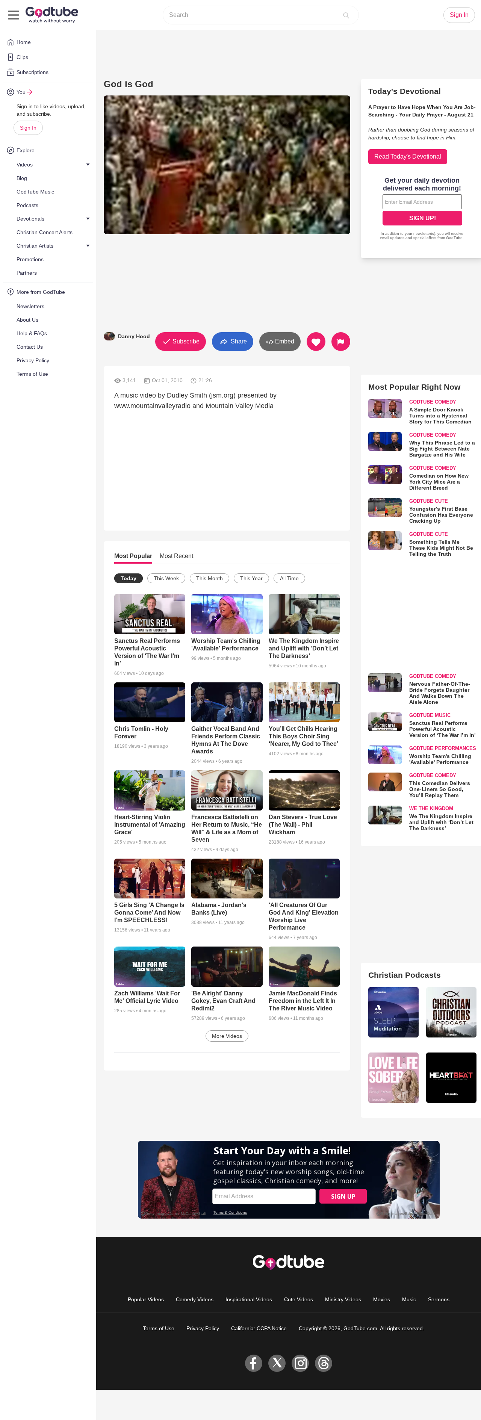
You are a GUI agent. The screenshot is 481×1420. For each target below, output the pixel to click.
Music (409, 1299)
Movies (381, 1299)
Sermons (438, 1299)
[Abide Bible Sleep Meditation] (393, 1012)
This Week (166, 578)
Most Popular (133, 556)
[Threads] (323, 1363)
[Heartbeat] (451, 1078)
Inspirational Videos (248, 1299)
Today (128, 578)
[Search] (346, 15)
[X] (277, 1363)
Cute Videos (298, 1299)
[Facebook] (253, 1363)
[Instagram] (300, 1363)
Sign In (28, 128)
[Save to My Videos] (316, 341)
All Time (289, 578)
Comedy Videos (194, 1299)
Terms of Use (158, 1328)
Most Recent (176, 556)
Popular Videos (146, 1299)
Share (238, 341)
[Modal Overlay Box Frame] (422, 209)
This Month (209, 578)
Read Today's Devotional (407, 156)
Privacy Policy (202, 1328)
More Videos (227, 1036)
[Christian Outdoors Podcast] (451, 1012)
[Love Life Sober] (393, 1078)
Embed (284, 341)
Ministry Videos (343, 1299)
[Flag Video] (340, 341)
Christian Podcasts (404, 975)
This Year (251, 578)
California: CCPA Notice (259, 1328)
